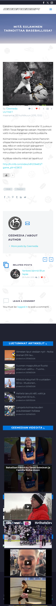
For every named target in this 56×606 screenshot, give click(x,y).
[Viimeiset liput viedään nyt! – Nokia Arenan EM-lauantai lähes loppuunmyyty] (10, 355)
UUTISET (8, 112)
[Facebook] (44, 3)
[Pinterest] (13, 197)
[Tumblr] (17, 197)
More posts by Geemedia (24, 246)
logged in (22, 307)
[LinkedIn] (21, 197)
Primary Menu (50, 9)
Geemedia (11, 108)
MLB (8, 189)
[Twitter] (48, 3)
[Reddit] (25, 197)
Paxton (20, 189)
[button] (45, 259)
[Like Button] (6, 175)
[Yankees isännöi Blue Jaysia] (16, 274)
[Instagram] (52, 3)
